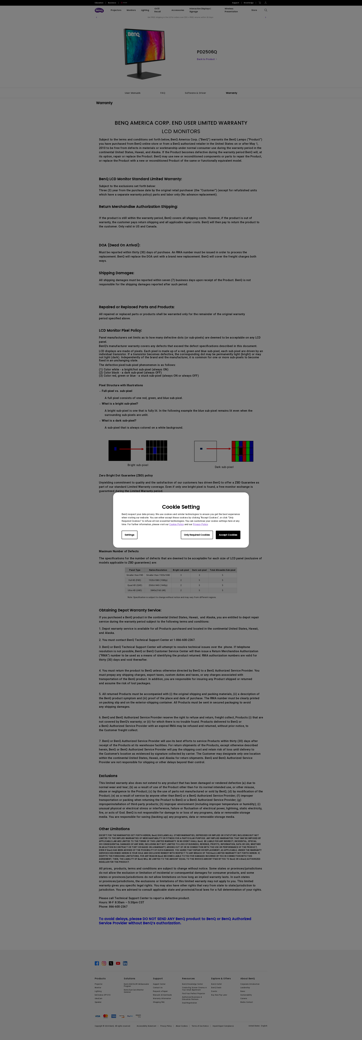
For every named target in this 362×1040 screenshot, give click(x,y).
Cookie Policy (176, 524)
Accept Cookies (228, 534)
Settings (129, 534)
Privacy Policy (200, 524)
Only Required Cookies (197, 534)
